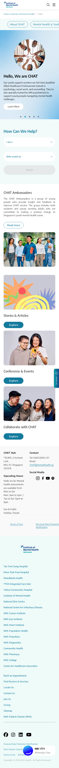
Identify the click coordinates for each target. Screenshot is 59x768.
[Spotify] (53, 478)
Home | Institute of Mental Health (19, 14)
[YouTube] (48, 478)
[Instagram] (38, 478)
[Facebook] (43, 478)
